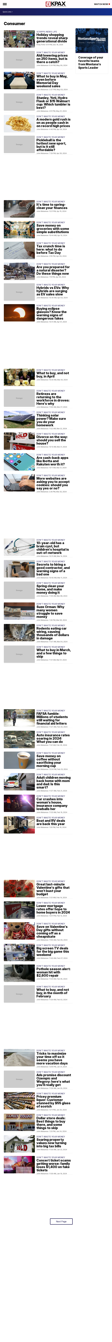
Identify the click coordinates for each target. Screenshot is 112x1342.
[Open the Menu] (4, 4)
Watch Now (101, 4)
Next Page (61, 1221)
